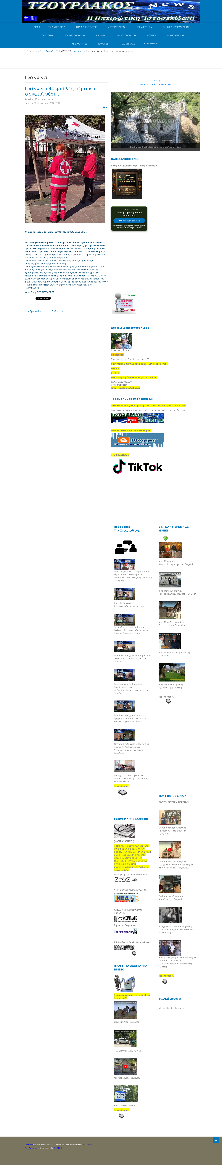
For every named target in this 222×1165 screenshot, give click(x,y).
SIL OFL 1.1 (58, 1148)
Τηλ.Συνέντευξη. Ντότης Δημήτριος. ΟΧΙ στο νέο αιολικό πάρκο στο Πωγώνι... (133, 658)
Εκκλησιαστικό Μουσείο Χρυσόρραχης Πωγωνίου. (172, 898)
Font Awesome (31, 1148)
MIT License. (87, 1144)
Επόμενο (57, 311)
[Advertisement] (80, 61)
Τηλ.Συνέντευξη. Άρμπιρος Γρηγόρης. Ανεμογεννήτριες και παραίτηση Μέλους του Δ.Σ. (131, 718)
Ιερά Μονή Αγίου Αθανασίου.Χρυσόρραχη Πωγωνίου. (177, 563)
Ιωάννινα (79, 51)
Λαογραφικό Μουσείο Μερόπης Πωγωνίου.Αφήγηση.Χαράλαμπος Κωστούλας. (176, 929)
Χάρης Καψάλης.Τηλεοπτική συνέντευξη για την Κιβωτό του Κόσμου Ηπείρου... (130, 778)
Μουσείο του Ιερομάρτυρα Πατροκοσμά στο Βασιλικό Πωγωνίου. (173, 830)
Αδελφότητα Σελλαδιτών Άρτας (132, 941)
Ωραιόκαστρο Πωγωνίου (126, 1021)
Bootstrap (29, 1144)
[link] (139, 363)
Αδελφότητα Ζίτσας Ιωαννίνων (130, 874)
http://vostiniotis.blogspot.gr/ (172, 1008)
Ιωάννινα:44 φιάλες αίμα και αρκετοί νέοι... (61, 91)
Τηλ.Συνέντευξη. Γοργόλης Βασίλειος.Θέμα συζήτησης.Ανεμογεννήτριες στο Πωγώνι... (131, 688)
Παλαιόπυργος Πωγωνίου (127, 1050)
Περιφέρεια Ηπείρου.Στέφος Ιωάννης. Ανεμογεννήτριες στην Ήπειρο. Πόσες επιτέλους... (131, 630)
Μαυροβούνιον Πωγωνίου (127, 1077)
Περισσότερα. (166, 696)
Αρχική (49, 51)
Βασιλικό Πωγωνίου (124, 1105)
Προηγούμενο (36, 311)
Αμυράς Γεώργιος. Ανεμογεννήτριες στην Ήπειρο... (131, 605)
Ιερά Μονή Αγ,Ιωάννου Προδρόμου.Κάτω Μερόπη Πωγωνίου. (178, 592)
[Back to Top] (216, 1140)
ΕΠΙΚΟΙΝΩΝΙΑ (150, 43)
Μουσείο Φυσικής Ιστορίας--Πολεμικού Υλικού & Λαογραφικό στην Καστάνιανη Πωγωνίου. (176, 864)
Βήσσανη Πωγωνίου (125, 925)
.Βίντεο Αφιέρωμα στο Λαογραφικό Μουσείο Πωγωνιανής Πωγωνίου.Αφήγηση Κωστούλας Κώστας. (177, 962)
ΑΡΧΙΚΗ (37, 26)
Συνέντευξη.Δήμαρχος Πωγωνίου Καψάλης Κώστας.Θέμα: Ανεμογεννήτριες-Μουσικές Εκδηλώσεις (131, 748)
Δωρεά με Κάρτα (129, 220)
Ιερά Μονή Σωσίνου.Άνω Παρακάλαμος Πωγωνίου (172, 624)
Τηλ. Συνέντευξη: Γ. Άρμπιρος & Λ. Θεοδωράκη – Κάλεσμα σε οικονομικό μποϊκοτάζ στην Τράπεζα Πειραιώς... (133, 576)
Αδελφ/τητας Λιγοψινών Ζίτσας (131, 889)
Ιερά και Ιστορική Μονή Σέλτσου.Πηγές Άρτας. (171, 686)
